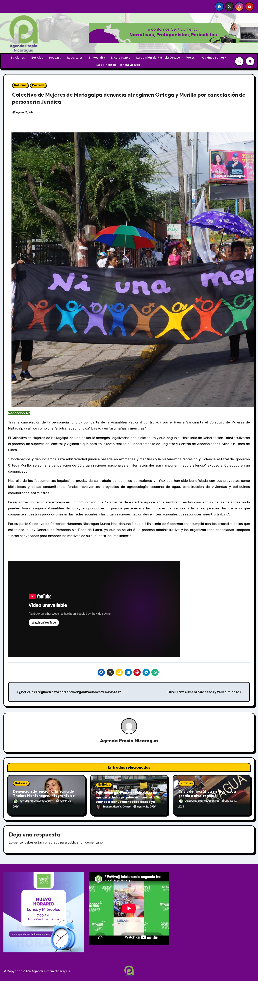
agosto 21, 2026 (146, 806)
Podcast (55, 57)
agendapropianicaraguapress (37, 800)
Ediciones (18, 57)
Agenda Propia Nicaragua (129, 740)
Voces (190, 57)
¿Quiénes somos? (213, 57)
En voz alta (97, 57)
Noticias (37, 57)
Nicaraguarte (120, 57)
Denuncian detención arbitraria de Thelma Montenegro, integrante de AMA (44, 795)
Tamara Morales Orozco (117, 806)
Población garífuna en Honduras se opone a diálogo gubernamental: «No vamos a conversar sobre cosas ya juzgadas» (128, 799)
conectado (51, 842)
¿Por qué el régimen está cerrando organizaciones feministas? (69, 692)
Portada (38, 85)
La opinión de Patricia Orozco (158, 57)
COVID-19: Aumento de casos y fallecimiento (203, 692)
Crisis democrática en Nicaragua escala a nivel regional (207, 793)
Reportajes (75, 57)
